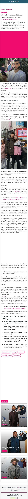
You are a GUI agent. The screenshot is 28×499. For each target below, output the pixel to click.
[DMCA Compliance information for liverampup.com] (14, 498)
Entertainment (9, 9)
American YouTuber (6, 352)
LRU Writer (4, 19)
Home (2, 9)
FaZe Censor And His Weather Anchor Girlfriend (14, 308)
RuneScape (14, 352)
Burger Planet (17, 355)
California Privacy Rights (9, 489)
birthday (25, 181)
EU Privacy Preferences (20, 489)
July (9, 119)
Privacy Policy (15, 487)
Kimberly (4, 355)
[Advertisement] (14, 43)
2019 (3, 297)
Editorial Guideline (22, 487)
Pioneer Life (8, 88)
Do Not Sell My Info (14, 490)
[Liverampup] (14, 1)
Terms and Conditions (6, 487)
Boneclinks (17, 191)
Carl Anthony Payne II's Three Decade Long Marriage (13, 475)
